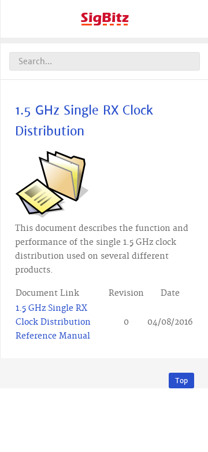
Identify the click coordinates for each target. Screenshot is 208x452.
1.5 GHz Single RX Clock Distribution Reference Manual (53, 322)
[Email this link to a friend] (191, 154)
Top (181, 380)
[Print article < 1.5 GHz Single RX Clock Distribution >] (177, 154)
